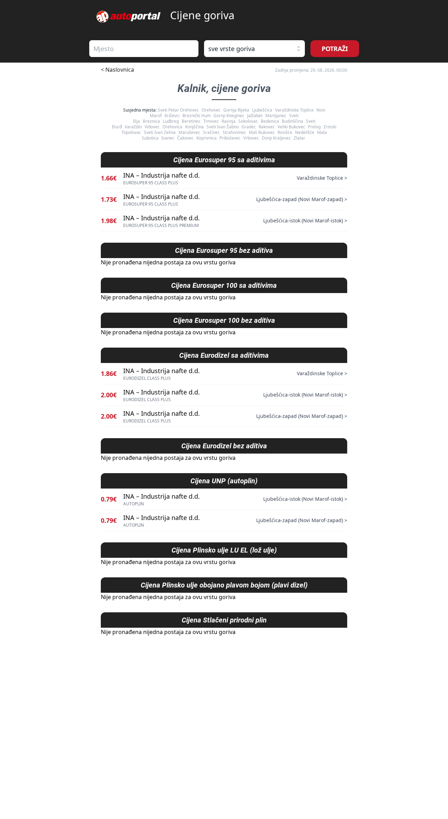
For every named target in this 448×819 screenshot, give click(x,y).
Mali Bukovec (262, 132)
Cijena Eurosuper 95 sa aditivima (224, 160)
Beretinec (191, 121)
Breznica (151, 121)
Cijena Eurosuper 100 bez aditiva (224, 320)
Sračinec (211, 132)
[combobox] (143, 48)
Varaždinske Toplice (294, 110)
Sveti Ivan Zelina (160, 132)
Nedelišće (304, 132)
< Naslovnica (117, 69)
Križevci (172, 116)
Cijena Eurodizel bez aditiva (224, 446)
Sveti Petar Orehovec (178, 110)
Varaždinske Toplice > (322, 178)
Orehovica (172, 127)
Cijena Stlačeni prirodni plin (224, 620)
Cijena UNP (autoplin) (224, 481)
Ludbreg (171, 121)
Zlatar (299, 138)
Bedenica (270, 121)
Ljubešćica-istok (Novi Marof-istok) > (305, 220)
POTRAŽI (335, 48)
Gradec (248, 127)
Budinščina (292, 121)
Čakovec (185, 138)
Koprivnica (206, 138)
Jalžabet (254, 116)
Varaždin (133, 127)
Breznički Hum (196, 116)
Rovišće (285, 132)
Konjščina (194, 127)
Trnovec (211, 121)
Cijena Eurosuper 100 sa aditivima (224, 285)
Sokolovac (248, 121)
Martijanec (275, 116)
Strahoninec (234, 132)
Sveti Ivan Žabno (222, 127)
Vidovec (152, 127)
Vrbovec (251, 138)
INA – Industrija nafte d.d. (161, 175)
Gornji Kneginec (229, 116)
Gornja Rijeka (236, 110)
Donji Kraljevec (276, 138)
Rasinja (229, 121)
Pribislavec (229, 138)
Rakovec (267, 127)
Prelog (314, 127)
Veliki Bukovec (291, 127)
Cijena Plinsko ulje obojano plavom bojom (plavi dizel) (224, 585)
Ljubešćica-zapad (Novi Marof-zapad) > (301, 199)
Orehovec (211, 110)
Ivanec (167, 138)
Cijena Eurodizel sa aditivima (224, 355)
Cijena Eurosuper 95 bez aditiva (224, 250)
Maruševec (189, 132)
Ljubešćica (262, 110)
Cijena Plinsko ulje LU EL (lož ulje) (224, 550)
